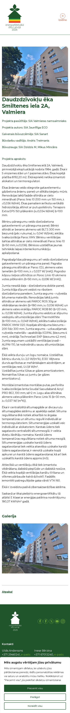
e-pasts (25, 654)
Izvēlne (62, 20)
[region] (35, 685)
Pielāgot (35, 697)
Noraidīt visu (35, 706)
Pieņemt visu (35, 688)
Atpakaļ (7, 591)
